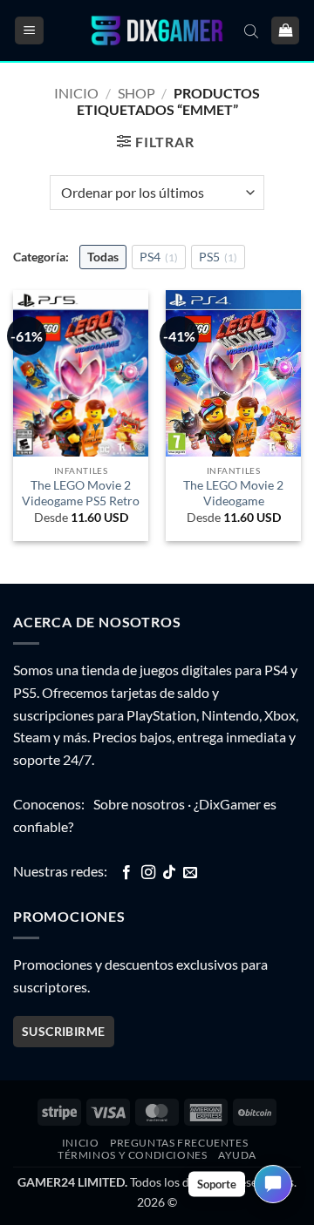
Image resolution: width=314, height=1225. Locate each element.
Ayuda (237, 1154)
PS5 (218, 256)
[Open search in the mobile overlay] (251, 30)
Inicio (76, 93)
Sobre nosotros (139, 803)
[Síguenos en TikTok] (169, 873)
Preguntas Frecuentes (179, 1142)
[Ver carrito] (285, 31)
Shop (136, 93)
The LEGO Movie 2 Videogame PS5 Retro (81, 493)
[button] (29, 31)
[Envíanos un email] (190, 873)
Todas (103, 256)
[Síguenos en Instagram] (148, 873)
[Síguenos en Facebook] (126, 873)
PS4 (159, 256)
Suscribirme (64, 1031)
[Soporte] (273, 1184)
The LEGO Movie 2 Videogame (233, 493)
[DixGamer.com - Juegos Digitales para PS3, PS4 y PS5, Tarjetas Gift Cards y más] (157, 31)
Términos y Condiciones (132, 1154)
